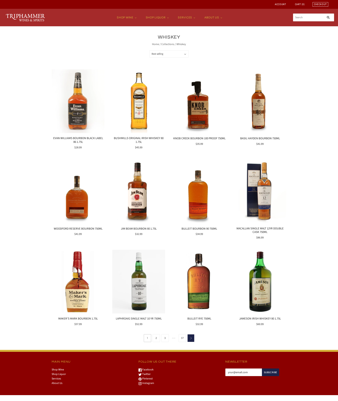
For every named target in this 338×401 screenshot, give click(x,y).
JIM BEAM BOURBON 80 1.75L (139, 229)
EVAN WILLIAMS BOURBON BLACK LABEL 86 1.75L (78, 140)
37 (182, 338)
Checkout (320, 4)
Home (155, 44)
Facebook (148, 370)
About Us (211, 17)
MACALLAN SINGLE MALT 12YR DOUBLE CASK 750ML (260, 230)
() (300, 4)
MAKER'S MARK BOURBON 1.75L (78, 319)
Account (280, 4)
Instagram (148, 383)
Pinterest (147, 379)
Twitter (146, 374)
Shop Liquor (156, 17)
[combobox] (313, 17)
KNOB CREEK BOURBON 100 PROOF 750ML (199, 138)
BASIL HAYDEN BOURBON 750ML (260, 138)
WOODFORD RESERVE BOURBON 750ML (78, 229)
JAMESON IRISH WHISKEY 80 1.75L (260, 319)
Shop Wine (125, 17)
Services (185, 17)
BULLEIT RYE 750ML (199, 319)
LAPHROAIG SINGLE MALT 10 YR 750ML (139, 319)
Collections (167, 44)
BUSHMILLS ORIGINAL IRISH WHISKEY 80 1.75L (139, 140)
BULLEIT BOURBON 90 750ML (199, 229)
